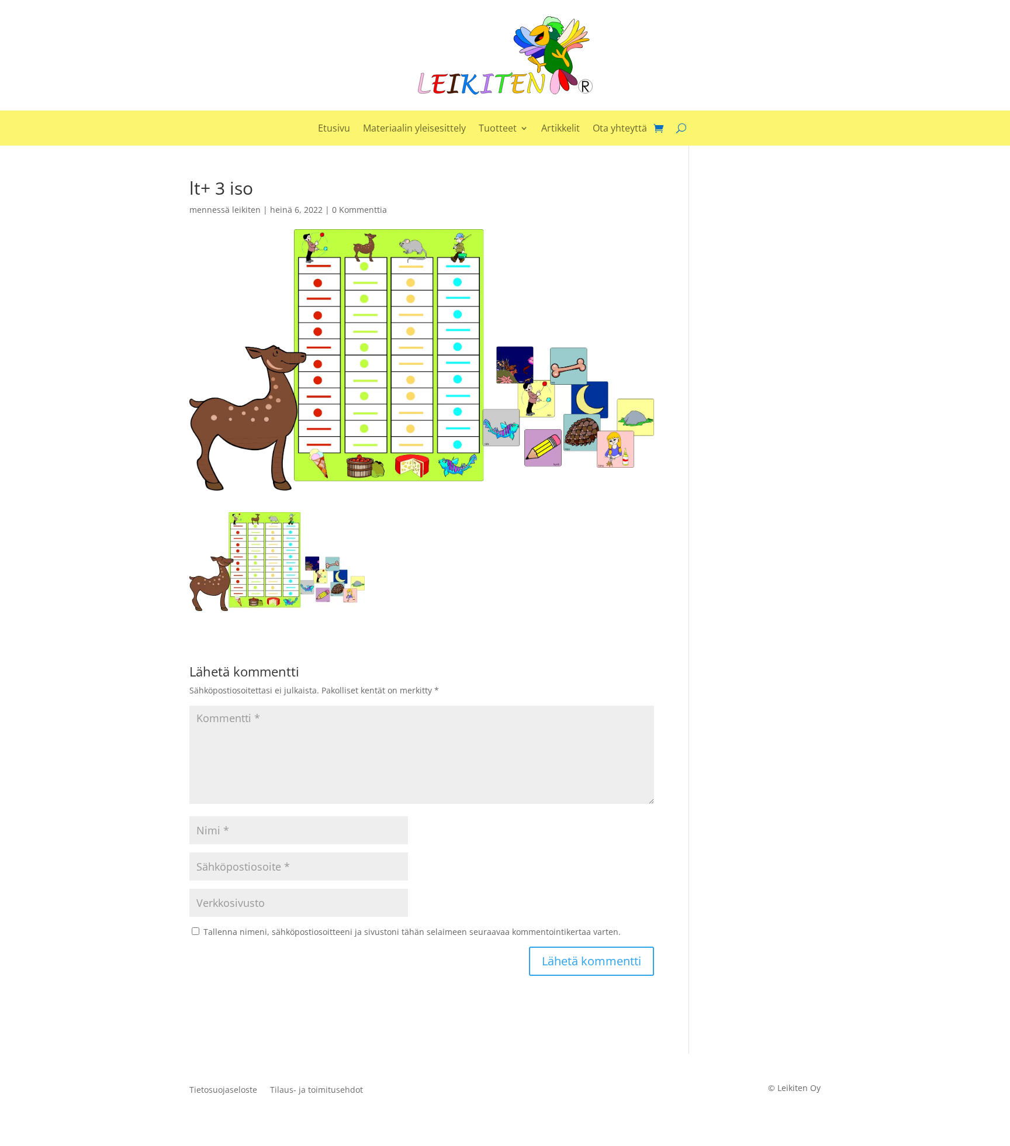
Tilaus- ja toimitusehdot (316, 1090)
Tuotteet (498, 129)
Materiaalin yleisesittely (414, 129)
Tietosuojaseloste (223, 1090)
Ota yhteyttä (620, 129)
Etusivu (334, 129)
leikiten (246, 209)
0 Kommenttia (359, 209)
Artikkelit (560, 129)
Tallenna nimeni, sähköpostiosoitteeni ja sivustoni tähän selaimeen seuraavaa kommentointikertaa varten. (412, 931)
